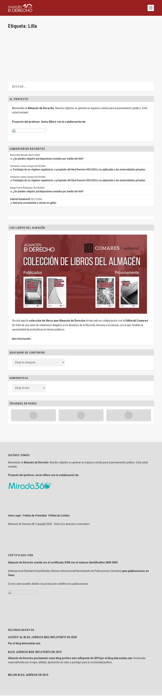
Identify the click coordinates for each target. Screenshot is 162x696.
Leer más (19, 63)
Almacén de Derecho (26, 48)
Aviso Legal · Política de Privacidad (27, 515)
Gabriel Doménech (20, 199)
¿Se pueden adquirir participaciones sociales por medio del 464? (48, 158)
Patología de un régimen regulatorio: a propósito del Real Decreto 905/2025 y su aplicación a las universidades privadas (79, 169)
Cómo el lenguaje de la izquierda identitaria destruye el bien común (61, 42)
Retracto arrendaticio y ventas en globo (34, 202)
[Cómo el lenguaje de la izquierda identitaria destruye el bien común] (64, 34)
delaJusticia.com (31, 643)
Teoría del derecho (60, 48)
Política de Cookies (59, 515)
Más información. (21, 338)
